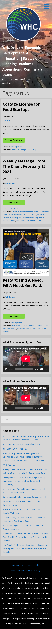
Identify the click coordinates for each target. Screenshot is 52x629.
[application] (26, 359)
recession (21, 328)
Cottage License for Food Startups (21, 106)
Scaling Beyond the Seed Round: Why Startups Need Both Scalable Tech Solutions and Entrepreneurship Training (26, 537)
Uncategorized (16, 146)
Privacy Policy (34, 565)
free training (11, 328)
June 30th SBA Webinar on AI (15, 449)
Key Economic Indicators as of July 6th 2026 (22, 444)
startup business (9, 221)
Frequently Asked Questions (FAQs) (26, 570)
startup (34, 149)
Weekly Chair (16, 209)
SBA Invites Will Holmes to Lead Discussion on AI (24, 497)
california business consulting (25, 215)
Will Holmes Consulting (34, 221)
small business (31, 328)
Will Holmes (10, 121)
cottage (23, 149)
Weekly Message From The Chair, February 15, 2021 (25, 166)
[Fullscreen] (45, 369)
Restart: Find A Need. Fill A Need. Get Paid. (23, 282)
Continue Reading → (14, 140)
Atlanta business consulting (22, 212)
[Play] (6, 369)
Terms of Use (18, 565)
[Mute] (41, 369)
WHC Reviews (9, 465)
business (15, 149)
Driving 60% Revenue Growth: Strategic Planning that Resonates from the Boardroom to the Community (24, 481)
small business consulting (28, 218)
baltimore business (41, 212)
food (28, 149)
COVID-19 (24, 326)
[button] (47, 5)
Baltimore (16, 326)
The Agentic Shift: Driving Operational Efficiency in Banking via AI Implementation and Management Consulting (25, 548)
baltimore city (8, 215)
